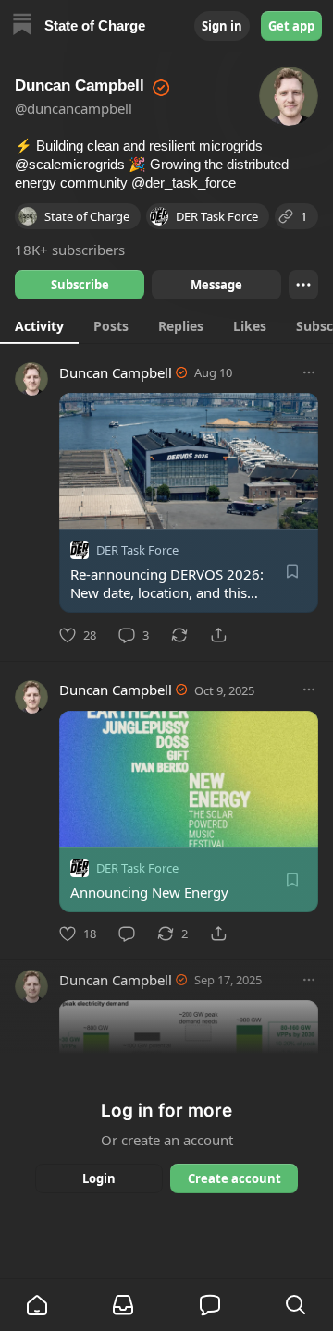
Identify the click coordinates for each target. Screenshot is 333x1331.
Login (99, 1178)
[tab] (39, 325)
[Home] (22, 26)
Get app (291, 26)
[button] (37, 1305)
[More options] (309, 372)
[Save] (292, 571)
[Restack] (179, 635)
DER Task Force (137, 550)
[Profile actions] (303, 284)
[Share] (218, 635)
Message (216, 284)
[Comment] (126, 933)
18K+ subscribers (70, 249)
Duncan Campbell (115, 372)
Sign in (222, 26)
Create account (234, 1178)
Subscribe (80, 284)
